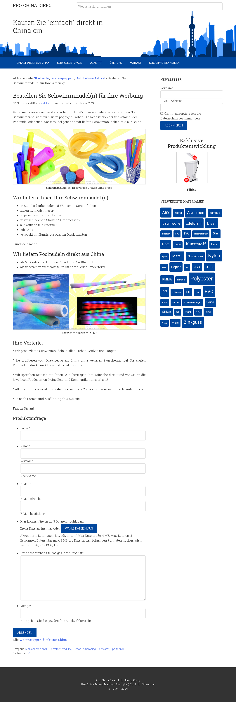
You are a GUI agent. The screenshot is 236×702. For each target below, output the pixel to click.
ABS (166, 212)
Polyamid (181, 280)
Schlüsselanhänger (192, 302)
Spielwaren (103, 649)
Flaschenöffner (201, 234)
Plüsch (210, 267)
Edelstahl (194, 223)
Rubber (175, 302)
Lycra (164, 257)
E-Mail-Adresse (171, 101)
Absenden (24, 632)
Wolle (175, 322)
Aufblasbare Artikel (36, 649)
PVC (209, 291)
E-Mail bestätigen (32, 514)
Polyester (201, 278)
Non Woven (195, 256)
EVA (186, 233)
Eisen (211, 223)
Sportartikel (117, 649)
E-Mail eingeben (32, 499)
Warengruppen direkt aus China (43, 640)
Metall (177, 256)
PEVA (197, 267)
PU (188, 292)
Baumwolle (171, 223)
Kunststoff (196, 244)
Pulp (197, 292)
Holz (165, 244)
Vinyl (208, 311)
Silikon (166, 312)
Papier (176, 267)
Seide (210, 302)
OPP (164, 267)
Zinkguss (193, 322)
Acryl (178, 213)
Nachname (28, 476)
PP (164, 292)
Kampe (177, 245)
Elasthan (166, 234)
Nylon (214, 255)
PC (187, 267)
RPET (164, 302)
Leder (214, 244)
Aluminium (195, 212)
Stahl (188, 311)
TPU (198, 312)
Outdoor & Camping (84, 649)
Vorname (26, 461)
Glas (216, 233)
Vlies (164, 323)
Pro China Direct (33, 5)
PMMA (167, 279)
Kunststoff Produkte (60, 649)
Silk (177, 312)
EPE (29, 653)
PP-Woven (176, 292)
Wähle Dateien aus (79, 528)
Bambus (214, 213)
